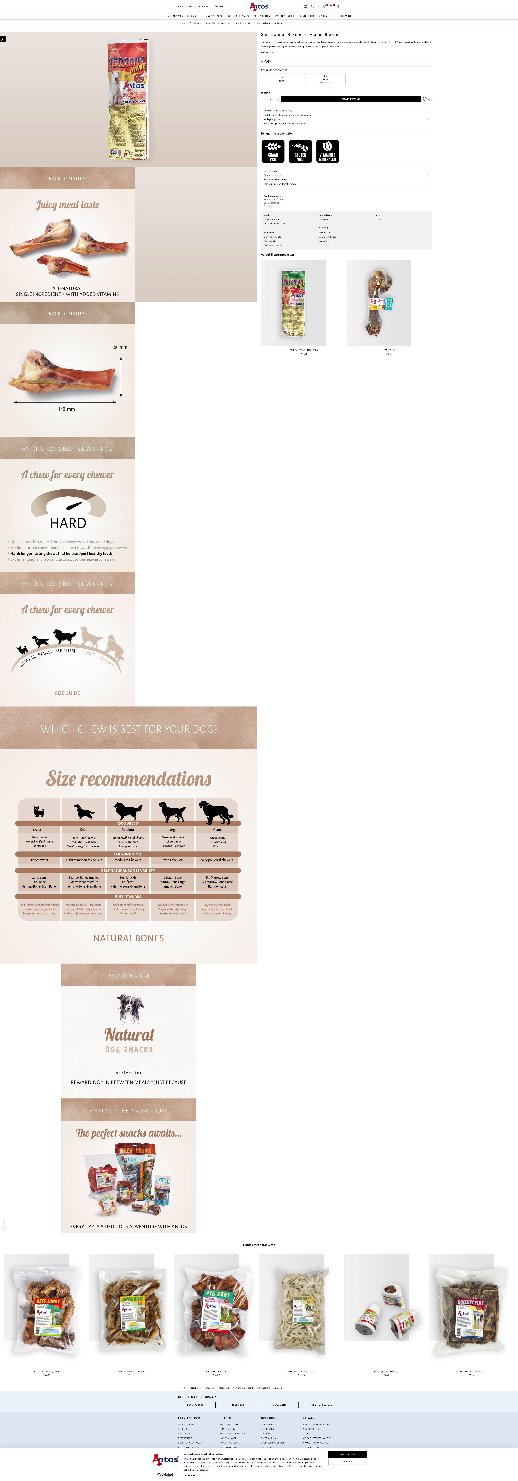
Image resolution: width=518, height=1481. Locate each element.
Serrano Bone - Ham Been (269, 23)
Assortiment (195, 23)
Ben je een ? (275, 180)
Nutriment (345, 16)
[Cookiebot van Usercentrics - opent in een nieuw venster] (165, 1475)
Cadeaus (266, 1447)
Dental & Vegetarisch (212, 16)
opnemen (272, 175)
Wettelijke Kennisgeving (317, 1424)
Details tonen (190, 1475)
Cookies (307, 1433)
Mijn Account (186, 1424)
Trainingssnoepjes (285, 16)
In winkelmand (351, 99)
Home (184, 23)
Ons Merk (203, 6)
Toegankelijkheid (313, 1447)
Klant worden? (196, 1405)
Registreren (185, 1429)
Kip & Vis (191, 16)
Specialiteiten (262, 16)
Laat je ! (280, 184)
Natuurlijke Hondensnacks (217, 23)
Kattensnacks (175, 16)
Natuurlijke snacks (239, 16)
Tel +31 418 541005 (321, 1405)
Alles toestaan (348, 1454)
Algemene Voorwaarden (317, 1438)
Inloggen (238, 1405)
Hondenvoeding (229, 1443)
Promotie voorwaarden (317, 1443)
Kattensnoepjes (229, 1447)
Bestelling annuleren (191, 1443)
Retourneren (186, 1438)
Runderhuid (307, 16)
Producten (185, 6)
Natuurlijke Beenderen (243, 23)
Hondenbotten (229, 1424)
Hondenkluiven (229, 1429)
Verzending (185, 1433)
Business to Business (273, 1443)
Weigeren (347, 1462)
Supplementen (326, 16)
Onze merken (268, 1438)
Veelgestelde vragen (190, 1447)
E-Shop (219, 6)
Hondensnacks (229, 1438)
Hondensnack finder (232, 1433)
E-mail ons (280, 1405)
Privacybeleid (311, 1429)
